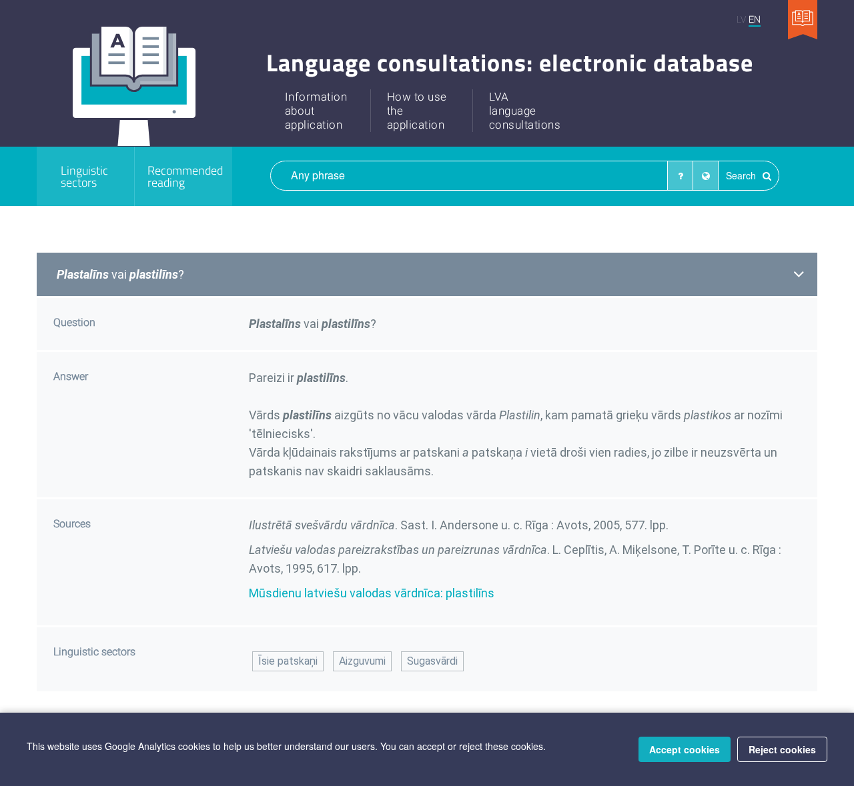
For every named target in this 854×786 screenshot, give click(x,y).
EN (755, 19)
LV (741, 19)
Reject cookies (782, 749)
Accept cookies (684, 749)
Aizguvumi (362, 661)
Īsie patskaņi (288, 661)
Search (742, 175)
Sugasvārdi (432, 661)
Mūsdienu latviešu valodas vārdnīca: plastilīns (371, 593)
